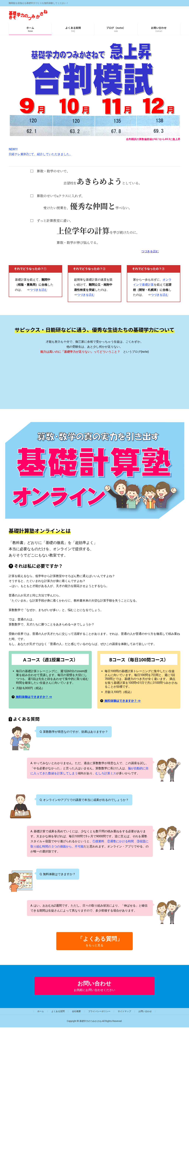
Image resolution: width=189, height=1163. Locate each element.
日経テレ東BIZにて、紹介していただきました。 (40, 154)
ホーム (40, 1011)
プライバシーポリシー (99, 1011)
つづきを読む (38, 290)
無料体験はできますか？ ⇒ (33, 696)
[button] (94, 941)
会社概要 (76, 1011)
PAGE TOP (181, 1124)
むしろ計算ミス (105, 773)
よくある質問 (58, 1011)
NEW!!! (13, 149)
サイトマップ (124, 1011)
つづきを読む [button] (150, 251)
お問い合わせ (145, 1011)
